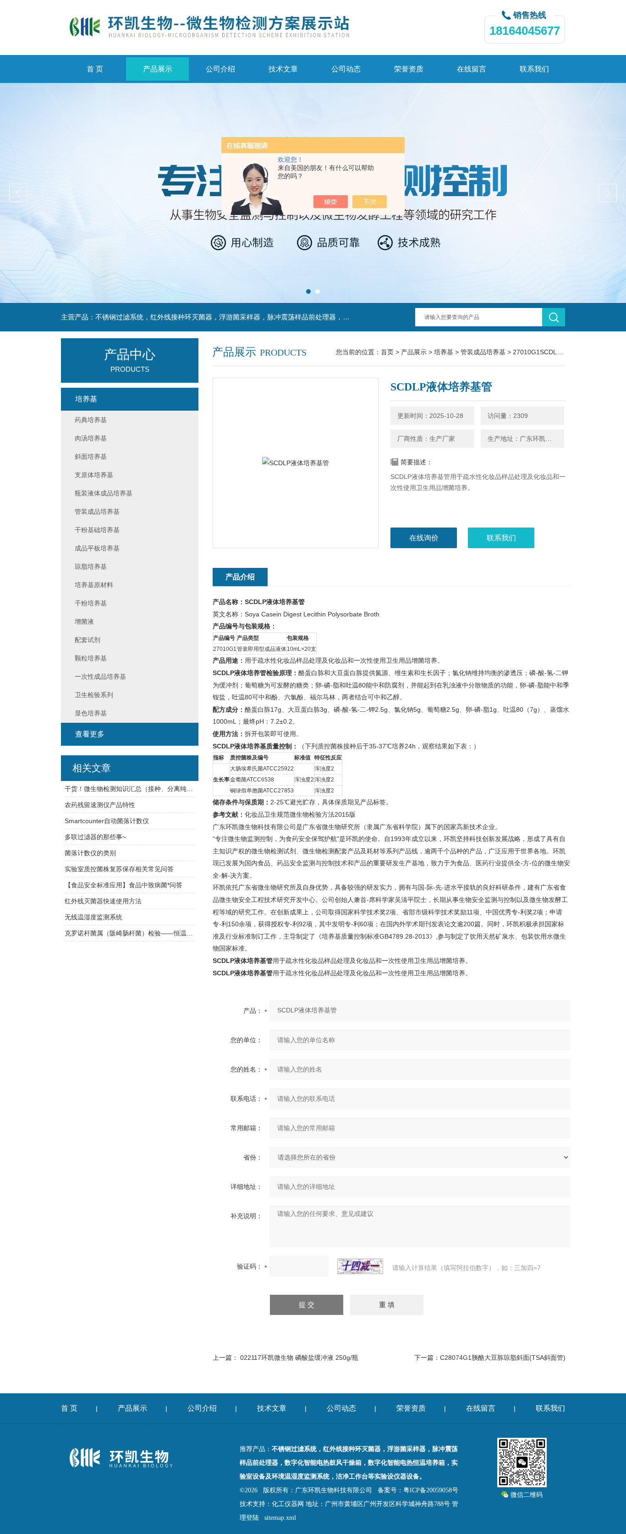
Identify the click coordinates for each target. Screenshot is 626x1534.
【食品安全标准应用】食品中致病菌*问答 (123, 885)
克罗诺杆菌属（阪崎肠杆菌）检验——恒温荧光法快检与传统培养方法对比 (130, 933)
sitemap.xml (280, 1517)
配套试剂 (87, 639)
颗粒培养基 (91, 658)
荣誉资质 (408, 69)
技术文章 (283, 69)
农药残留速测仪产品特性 (100, 804)
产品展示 (157, 69)
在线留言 (471, 69)
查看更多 (89, 734)
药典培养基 (91, 419)
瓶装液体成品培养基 (103, 493)
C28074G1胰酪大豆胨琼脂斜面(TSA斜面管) (503, 1357)
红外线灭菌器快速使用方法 (103, 901)
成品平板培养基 (97, 548)
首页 (387, 352)
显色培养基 (91, 713)
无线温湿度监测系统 (93, 917)
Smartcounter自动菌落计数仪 (107, 821)
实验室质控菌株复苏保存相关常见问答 (119, 869)
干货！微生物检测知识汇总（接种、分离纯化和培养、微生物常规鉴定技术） (130, 788)
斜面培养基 (91, 456)
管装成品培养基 (483, 352)
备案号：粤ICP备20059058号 (418, 1490)
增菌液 (84, 621)
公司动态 (346, 69)
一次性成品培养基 (100, 676)
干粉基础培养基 (97, 529)
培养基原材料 (94, 584)
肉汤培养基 (91, 438)
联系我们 (534, 69)
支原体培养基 (94, 474)
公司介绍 (220, 69)
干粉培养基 (91, 603)
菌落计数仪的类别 (90, 853)
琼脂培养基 (91, 566)
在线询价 (424, 538)
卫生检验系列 (94, 694)
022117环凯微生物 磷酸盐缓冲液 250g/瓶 (299, 1357)
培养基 (443, 352)
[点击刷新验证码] (360, 1266)
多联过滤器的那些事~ (95, 837)
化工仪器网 (288, 1504)
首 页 (95, 69)
